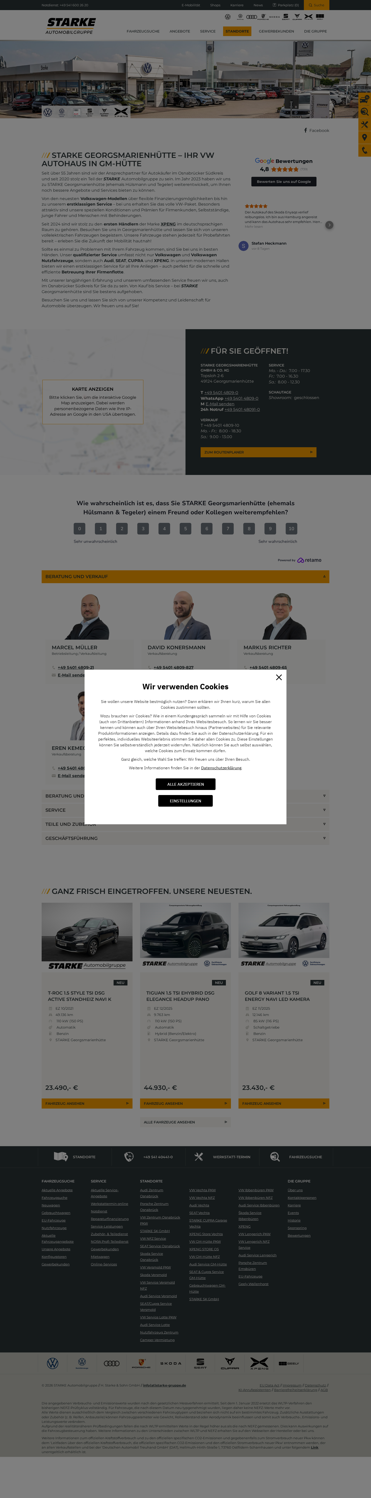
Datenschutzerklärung (221, 767)
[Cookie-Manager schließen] (279, 677)
